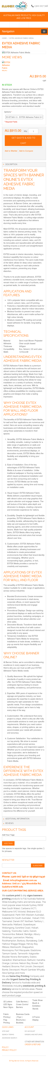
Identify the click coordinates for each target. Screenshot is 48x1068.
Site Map (5, 1031)
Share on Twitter (18, 155)
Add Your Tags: (8, 835)
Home (4, 38)
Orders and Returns (33, 1034)
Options (7, 112)
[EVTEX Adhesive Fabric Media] (7, 66)
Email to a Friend (7, 155)
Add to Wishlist (11, 150)
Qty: (25, 131)
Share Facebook (13, 155)
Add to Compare (26, 150)
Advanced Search (9, 1038)
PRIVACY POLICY (9, 1050)
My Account (30, 1031)
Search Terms (8, 1034)
